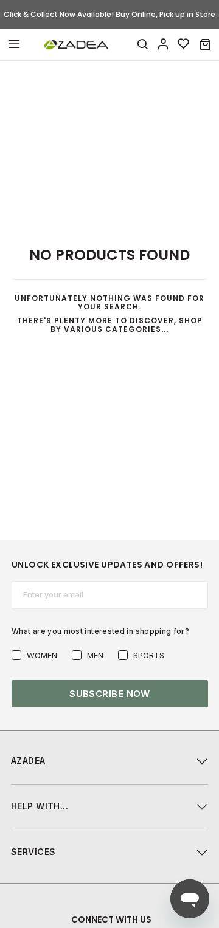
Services (33, 852)
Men (95, 655)
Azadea (28, 760)
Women (42, 655)
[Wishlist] (184, 44)
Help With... (39, 806)
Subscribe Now (109, 693)
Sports (148, 655)
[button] (205, 44)
